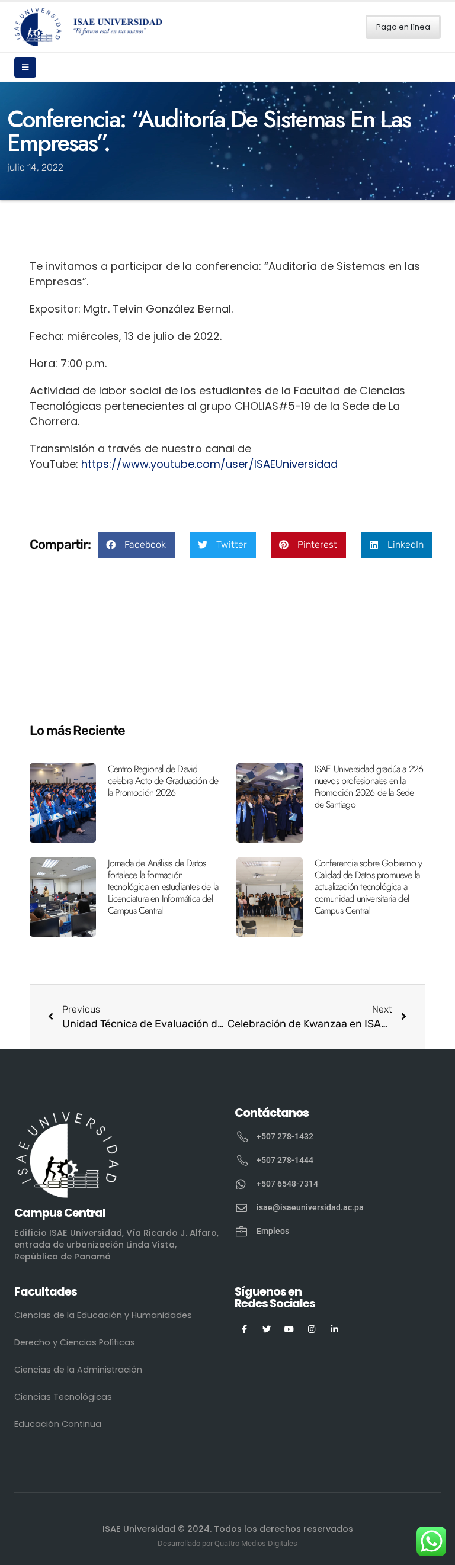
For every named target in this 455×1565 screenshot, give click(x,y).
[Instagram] (312, 1328)
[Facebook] (244, 1328)
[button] (136, 545)
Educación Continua (57, 1424)
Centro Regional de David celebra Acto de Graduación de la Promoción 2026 (163, 780)
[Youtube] (289, 1328)
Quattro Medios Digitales (255, 1543)
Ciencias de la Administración (78, 1370)
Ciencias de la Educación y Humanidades (103, 1315)
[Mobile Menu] (25, 67)
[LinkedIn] (334, 1328)
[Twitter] (267, 1328)
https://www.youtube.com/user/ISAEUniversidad (209, 464)
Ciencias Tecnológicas (63, 1397)
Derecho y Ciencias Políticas (74, 1342)
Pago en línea (403, 27)
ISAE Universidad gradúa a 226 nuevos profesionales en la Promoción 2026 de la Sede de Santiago (369, 786)
